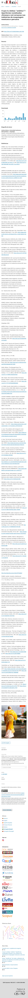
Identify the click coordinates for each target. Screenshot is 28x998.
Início (2, 6)
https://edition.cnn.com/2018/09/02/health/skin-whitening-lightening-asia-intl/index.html (13, 461)
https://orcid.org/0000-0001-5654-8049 (8, 27)
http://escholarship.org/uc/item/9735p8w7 (11, 573)
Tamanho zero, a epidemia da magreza (11, 948)
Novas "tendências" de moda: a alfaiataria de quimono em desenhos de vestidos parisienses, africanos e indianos (13, 960)
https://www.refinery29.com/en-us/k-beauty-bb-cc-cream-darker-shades (13, 234)
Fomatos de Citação (6, 767)
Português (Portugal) (9, 831)
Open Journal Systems (7, 975)
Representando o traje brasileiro (10, 964)
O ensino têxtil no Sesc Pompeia (10, 968)
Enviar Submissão (7, 810)
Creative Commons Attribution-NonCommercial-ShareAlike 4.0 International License (12, 794)
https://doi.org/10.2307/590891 (12, 653)
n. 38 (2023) (13, 6)
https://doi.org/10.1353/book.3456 (12, 479)
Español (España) (8, 822)
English (5, 820)
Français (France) (8, 825)
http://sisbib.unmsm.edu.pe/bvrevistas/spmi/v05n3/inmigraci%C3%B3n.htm (13, 391)
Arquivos (7, 6)
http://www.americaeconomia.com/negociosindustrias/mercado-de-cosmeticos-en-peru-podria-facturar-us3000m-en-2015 (13, 176)
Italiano (5, 827)
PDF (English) (6, 742)
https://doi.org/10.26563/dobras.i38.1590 (14, 31)
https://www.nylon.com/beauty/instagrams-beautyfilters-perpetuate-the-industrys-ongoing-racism (13, 434)
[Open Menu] (2, 2)
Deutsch (6, 818)
